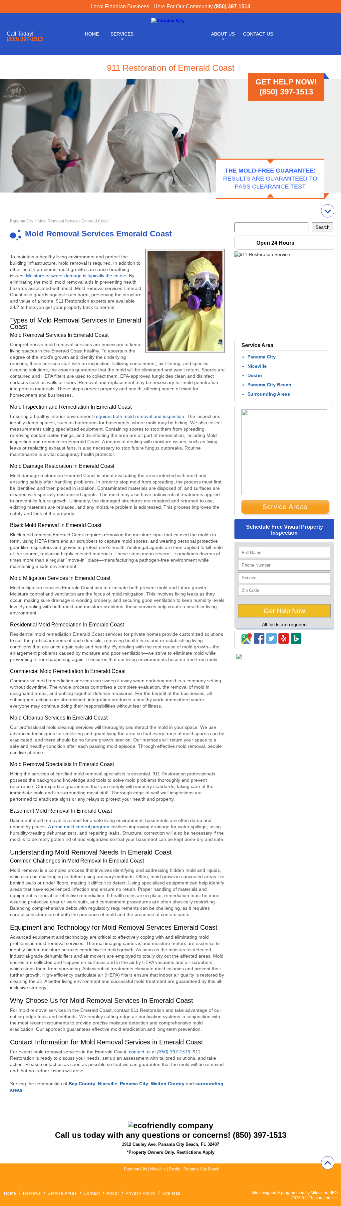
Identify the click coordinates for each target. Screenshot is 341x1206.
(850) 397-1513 (232, 6)
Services (122, 34)
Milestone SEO (324, 1192)
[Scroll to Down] (327, 210)
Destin (254, 375)
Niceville (257, 366)
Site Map (171, 1193)
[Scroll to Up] (327, 1162)
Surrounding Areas (268, 394)
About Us (223, 34)
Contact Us (258, 34)
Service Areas (285, 506)
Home (92, 34)
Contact (92, 1193)
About (113, 1193)
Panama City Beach (269, 384)
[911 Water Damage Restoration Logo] (168, 20)
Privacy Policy (141, 1193)
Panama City (21, 221)
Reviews (32, 1193)
